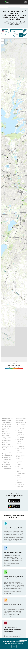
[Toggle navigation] (2, 2)
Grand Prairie (20, 484)
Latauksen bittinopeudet (21, 35)
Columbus (20, 452)
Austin (19, 450)
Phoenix (19, 436)
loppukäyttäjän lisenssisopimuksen (13, 643)
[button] (2, 40)
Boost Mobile (7, 468)
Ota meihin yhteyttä (14, 614)
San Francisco (21, 448)
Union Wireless (8, 455)
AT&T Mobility (7, 457)
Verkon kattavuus (17, 35)
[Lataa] (14, 501)
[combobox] (5, 31)
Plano (18, 475)
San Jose (19, 443)
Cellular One (7, 463)
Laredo (19, 477)
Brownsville (20, 486)
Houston (19, 432)
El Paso (19, 470)
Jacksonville (20, 446)
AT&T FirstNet (7, 466)
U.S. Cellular (7, 464)
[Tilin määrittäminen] (25, 2)
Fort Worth (20, 468)
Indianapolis (20, 445)
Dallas (19, 441)
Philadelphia (20, 434)
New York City (20, 427)
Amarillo (19, 482)
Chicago (19, 430)
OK (14, 646)
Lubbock (19, 479)
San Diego (20, 439)
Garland (19, 481)
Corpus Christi (21, 473)
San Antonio (20, 437)
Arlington (19, 472)
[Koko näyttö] (25, 31)
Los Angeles (20, 428)
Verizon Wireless (6, 437)
